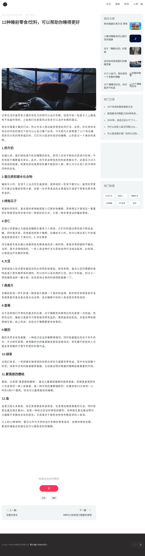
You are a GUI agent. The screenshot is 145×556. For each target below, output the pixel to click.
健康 (117, 4)
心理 (135, 4)
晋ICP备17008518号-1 (38, 545)
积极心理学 (122, 196)
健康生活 (134, 196)
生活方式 (108, 196)
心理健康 (108, 203)
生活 (108, 4)
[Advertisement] (49, 45)
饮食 (43, 498)
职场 (126, 4)
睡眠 (54, 498)
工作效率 (121, 203)
